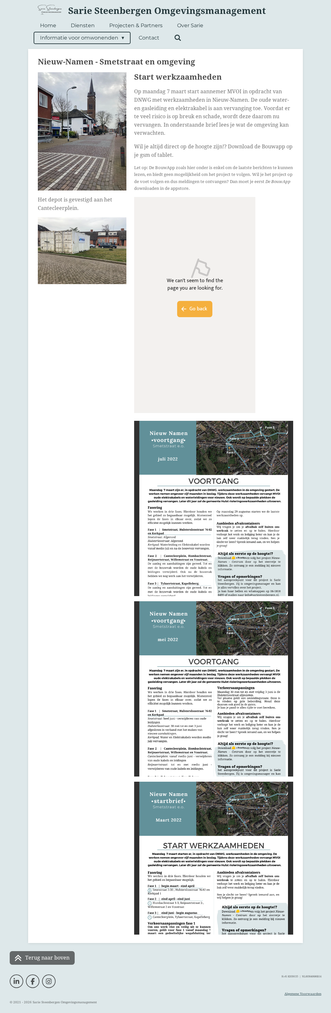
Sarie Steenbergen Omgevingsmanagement (167, 11)
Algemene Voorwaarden (302, 994)
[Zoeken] (177, 38)
